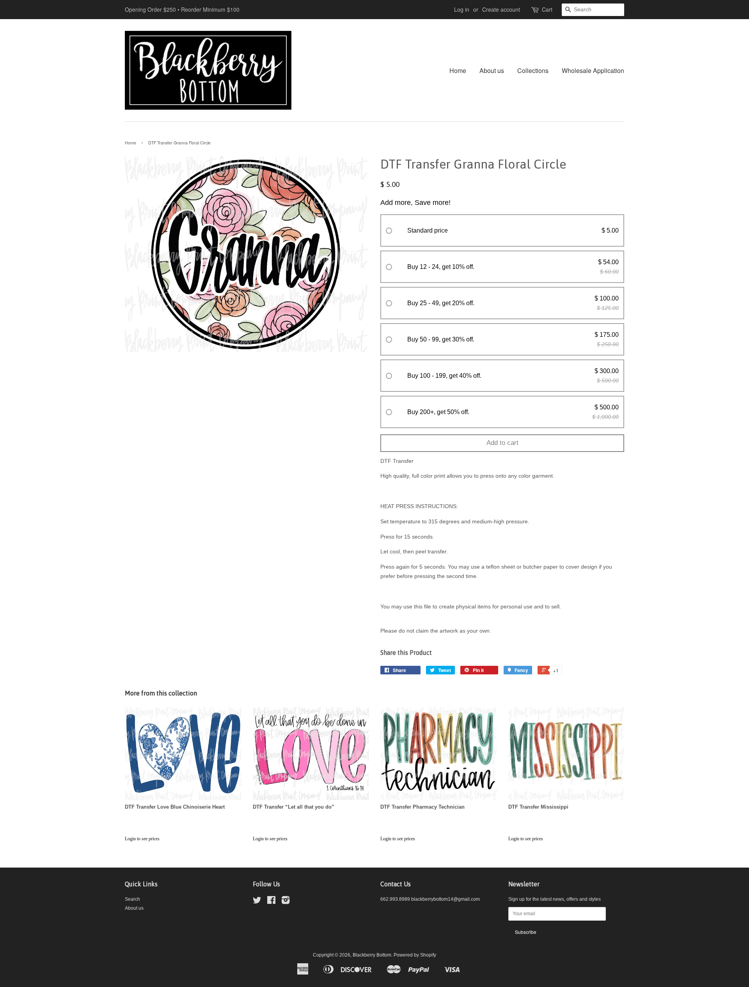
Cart (547, 9)
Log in (461, 9)
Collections (532, 70)
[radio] (502, 230)
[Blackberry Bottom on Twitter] (257, 902)
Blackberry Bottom (372, 955)
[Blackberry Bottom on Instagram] (285, 902)
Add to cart (502, 442)
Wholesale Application (593, 70)
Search (132, 899)
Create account (501, 9)
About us (491, 70)
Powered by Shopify (415, 955)
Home (457, 70)
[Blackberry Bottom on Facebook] (271, 902)
